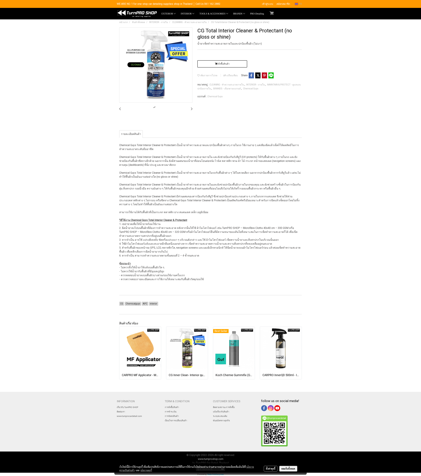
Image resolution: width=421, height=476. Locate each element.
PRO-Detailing (257, 13)
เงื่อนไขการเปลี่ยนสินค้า (176, 420)
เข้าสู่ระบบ (267, 3)
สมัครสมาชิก (283, 3)
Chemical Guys (250, 88)
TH (300, 4)
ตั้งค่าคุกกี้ (270, 468)
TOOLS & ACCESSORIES (212, 13)
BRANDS (238, 13)
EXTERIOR (167, 13)
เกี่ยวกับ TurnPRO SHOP (127, 407)
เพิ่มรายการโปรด (208, 75)
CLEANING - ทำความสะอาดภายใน (227, 84)
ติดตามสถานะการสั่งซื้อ (224, 407)
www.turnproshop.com (210, 459)
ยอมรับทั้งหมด (288, 468)
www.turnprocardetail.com (129, 416)
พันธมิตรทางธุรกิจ (221, 420)
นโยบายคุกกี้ (146, 470)
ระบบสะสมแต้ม (220, 416)
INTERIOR (186, 13)
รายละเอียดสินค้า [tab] (131, 134)
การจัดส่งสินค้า (172, 416)
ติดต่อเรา (121, 411)
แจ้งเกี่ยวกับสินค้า (221, 411)
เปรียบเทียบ (232, 75)
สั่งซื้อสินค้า (224, 63)
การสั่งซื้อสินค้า (172, 407)
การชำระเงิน (170, 411)
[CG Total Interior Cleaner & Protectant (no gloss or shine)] (155, 65)
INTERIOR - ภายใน (255, 84)
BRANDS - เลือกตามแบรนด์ (227, 88)
